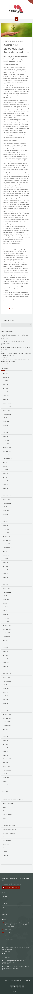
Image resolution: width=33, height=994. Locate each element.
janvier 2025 (6, 444)
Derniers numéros (7, 814)
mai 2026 (5, 384)
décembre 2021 (7, 581)
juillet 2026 (6, 377)
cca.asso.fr (7, 933)
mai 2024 (5, 473)
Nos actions (6, 911)
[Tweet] (8, 308)
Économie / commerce (9, 825)
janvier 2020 (6, 666)
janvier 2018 (6, 755)
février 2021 (6, 618)
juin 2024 (5, 470)
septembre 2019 (7, 681)
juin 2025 (5, 425)
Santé (21, 41)
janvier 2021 (6, 622)
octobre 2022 (6, 544)
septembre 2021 (7, 592)
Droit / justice (6, 822)
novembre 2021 (7, 584)
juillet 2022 (6, 555)
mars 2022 (5, 570)
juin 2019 (5, 692)
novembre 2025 (7, 406)
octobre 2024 (6, 455)
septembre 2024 (7, 458)
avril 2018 (5, 744)
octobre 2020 (6, 633)
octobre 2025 (6, 410)
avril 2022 (5, 566)
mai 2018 (5, 740)
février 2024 (6, 484)
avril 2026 (5, 388)
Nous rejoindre (7, 840)
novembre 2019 (7, 673)
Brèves (5, 807)
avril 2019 (5, 699)
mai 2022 (5, 562)
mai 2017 (5, 781)
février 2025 (6, 440)
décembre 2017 (7, 759)
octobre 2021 (6, 588)
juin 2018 (5, 736)
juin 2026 (5, 381)
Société (5, 851)
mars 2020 (5, 659)
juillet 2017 (6, 777)
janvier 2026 (6, 399)
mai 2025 (5, 429)
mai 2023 (5, 518)
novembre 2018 (7, 718)
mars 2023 (5, 525)
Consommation (15, 41)
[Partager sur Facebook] (5, 308)
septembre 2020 (7, 636)
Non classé (6, 837)
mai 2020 (5, 651)
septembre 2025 (7, 414)
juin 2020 (5, 647)
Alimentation (7, 41)
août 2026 (5, 373)
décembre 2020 (7, 625)
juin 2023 (5, 514)
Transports (6, 862)
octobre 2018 (6, 722)
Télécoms (5, 855)
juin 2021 (5, 603)
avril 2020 (5, 655)
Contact (5, 914)
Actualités (5, 899)
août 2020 (5, 640)
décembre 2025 (7, 403)
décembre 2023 (7, 492)
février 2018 (6, 751)
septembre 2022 (7, 547)
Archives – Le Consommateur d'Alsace (13, 799)
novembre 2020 (7, 629)
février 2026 (6, 395)
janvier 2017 (6, 785)
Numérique (6, 844)
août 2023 (5, 507)
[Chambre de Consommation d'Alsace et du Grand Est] (16, 9)
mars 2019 (5, 703)
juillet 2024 (6, 466)
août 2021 (5, 596)
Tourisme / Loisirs (7, 859)
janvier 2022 (6, 577)
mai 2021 (5, 607)
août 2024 (5, 462)
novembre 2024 (7, 451)
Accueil (4, 896)
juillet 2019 (6, 688)
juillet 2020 (6, 644)
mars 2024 (5, 481)
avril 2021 (5, 610)
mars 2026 (5, 392)
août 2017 (5, 774)
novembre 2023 (7, 495)
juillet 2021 (6, 599)
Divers (4, 818)
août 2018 (5, 729)
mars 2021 (5, 614)
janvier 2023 (6, 533)
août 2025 (5, 418)
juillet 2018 (6, 733)
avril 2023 (5, 521)
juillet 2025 (6, 421)
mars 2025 (5, 436)
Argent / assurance (8, 803)
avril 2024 (5, 477)
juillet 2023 (6, 510)
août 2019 (5, 685)
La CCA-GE (5, 907)
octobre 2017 (6, 766)
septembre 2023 (7, 503)
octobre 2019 (6, 677)
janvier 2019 (6, 710)
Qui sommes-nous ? (12, 887)
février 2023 (6, 529)
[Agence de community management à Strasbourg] (16, 992)
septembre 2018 (7, 725)
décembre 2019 (7, 670)
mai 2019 (5, 696)
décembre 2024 (7, 447)
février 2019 (6, 707)
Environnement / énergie (9, 829)
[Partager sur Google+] (11, 308)
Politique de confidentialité (11, 936)
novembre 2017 (7, 762)
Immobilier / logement (9, 833)
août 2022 (5, 551)
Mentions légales (9, 939)
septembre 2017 (7, 770)
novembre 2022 (7, 540)
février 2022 (6, 573)
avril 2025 (5, 432)
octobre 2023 (6, 499)
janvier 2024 (6, 488)
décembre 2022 (7, 536)
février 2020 (6, 662)
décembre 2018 (7, 714)
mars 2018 (5, 748)
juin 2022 (5, 558)
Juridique (5, 903)
